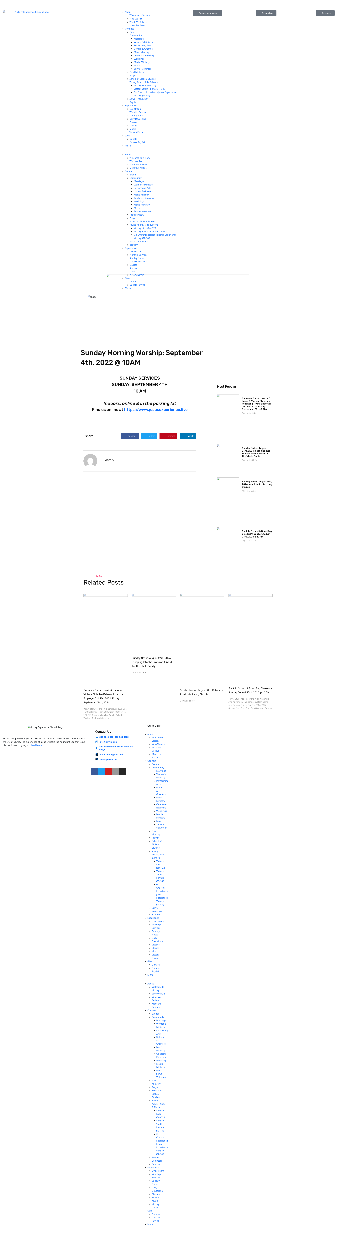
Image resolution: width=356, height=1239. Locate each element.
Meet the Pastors (138, 25)
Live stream (135, 108)
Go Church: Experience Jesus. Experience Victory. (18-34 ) (162, 894)
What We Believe (138, 22)
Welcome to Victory (139, 15)
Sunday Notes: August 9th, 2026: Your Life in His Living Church (257, 484)
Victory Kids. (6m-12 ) (145, 85)
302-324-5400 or (37, 1)
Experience (131, 105)
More (128, 145)
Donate (133, 138)
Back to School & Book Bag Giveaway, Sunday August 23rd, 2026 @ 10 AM (257, 534)
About (128, 12)
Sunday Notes (136, 115)
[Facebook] (94, 771)
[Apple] (115, 771)
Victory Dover (136, 132)
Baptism (133, 102)
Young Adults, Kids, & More (143, 82)
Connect (129, 28)
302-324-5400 (106, 736)
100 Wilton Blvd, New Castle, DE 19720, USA (134, 4)
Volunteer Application (111, 754)
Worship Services (138, 112)
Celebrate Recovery (144, 55)
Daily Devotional (138, 118)
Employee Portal (108, 759)
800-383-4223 (57, 1)
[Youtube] (108, 771)
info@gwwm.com (108, 741)
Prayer (132, 75)
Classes (133, 122)
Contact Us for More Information (313, 1)
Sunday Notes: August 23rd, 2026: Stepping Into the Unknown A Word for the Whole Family (256, 452)
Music (137, 65)
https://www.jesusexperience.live (156, 409)
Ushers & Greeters (144, 48)
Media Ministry (142, 62)
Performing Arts (142, 45)
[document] (139, 415)
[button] (149, 151)
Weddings (139, 58)
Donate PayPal (137, 142)
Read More (36, 745)
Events (132, 32)
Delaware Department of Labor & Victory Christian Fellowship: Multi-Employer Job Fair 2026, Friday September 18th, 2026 (256, 403)
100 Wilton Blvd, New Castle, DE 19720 (116, 748)
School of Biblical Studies (142, 78)
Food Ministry (136, 72)
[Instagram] (122, 771)
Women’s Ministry (143, 42)
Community (135, 35)
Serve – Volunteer (143, 68)
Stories (133, 125)
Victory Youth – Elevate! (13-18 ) (150, 88)
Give (127, 135)
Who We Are (135, 18)
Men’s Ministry (141, 52)
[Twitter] (101, 771)
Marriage (139, 38)
